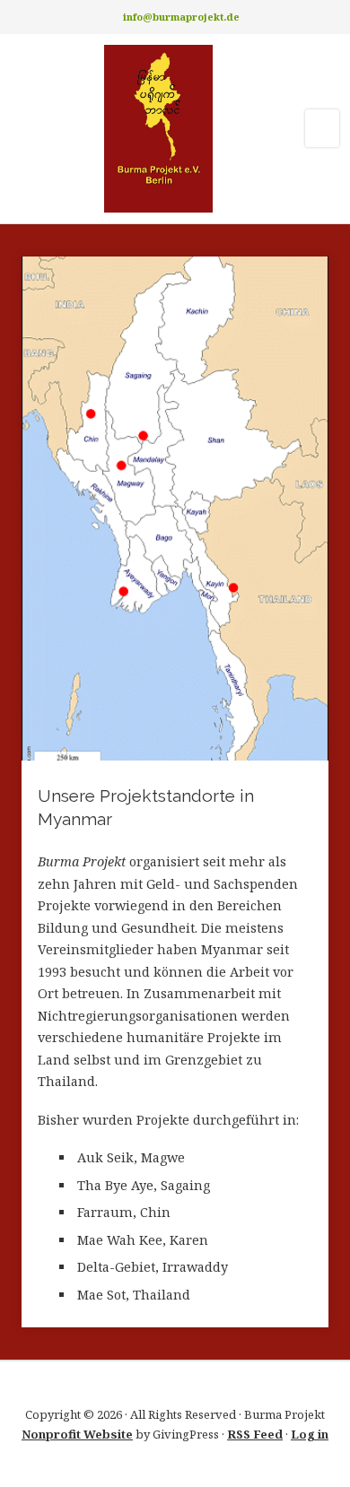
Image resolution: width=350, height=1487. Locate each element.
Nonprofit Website (77, 1434)
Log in (309, 1434)
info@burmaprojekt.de (181, 16)
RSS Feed (255, 1434)
